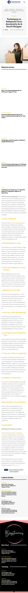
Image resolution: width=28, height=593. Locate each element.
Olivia (6, 29)
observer (17, 465)
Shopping (12, 9)
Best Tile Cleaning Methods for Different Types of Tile (11, 91)
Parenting (3, 138)
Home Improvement (6, 112)
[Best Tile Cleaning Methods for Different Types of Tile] (14, 79)
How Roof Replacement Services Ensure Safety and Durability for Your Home (13, 116)
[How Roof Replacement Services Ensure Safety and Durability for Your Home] (14, 103)
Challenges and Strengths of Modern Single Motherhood (13, 140)
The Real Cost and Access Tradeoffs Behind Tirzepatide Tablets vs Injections (13, 191)
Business (3, 88)
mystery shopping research (16, 469)
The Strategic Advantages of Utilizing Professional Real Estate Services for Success (13, 165)
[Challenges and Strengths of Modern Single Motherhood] (14, 129)
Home (6, 9)
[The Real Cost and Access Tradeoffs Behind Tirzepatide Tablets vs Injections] (14, 178)
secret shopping (14, 471)
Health (3, 187)
